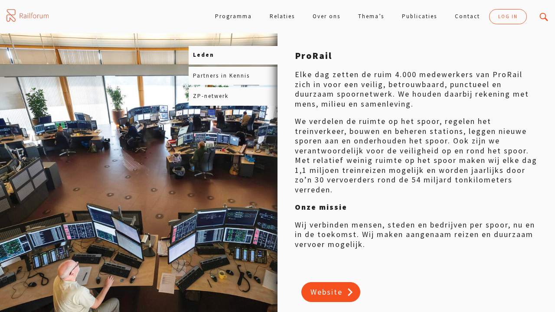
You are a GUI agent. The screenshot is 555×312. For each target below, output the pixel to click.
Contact (467, 16)
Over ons (326, 16)
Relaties (282, 16)
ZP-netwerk (211, 96)
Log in (508, 16)
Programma (233, 16)
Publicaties (419, 16)
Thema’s (371, 16)
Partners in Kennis (221, 75)
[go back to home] (28, 15)
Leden (203, 54)
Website (326, 292)
